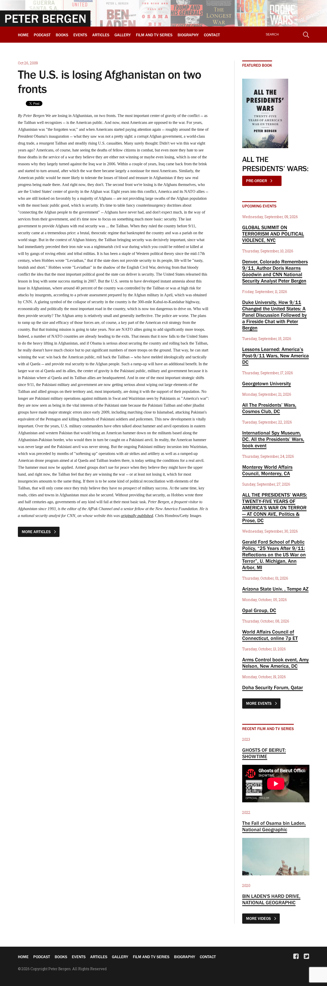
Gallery (122, 34)
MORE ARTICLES (37, 531)
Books (62, 34)
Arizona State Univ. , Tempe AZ (275, 589)
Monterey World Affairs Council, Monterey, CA (267, 470)
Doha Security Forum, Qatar (272, 687)
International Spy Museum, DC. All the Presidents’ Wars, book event (273, 439)
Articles (100, 34)
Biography (188, 34)
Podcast (42, 34)
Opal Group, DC (259, 610)
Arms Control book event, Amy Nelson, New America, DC (275, 663)
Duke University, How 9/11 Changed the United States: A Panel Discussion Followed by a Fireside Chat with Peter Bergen (274, 315)
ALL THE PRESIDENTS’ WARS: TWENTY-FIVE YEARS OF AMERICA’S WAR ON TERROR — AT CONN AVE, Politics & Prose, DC (274, 507)
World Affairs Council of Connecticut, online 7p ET (270, 635)
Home (23, 34)
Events (80, 34)
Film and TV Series (154, 34)
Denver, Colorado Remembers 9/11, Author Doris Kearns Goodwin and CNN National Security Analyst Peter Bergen (275, 271)
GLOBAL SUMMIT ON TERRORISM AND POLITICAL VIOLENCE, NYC (273, 234)
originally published (137, 515)
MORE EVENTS (259, 703)
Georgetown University (266, 383)
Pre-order (257, 180)
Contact (212, 34)
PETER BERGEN (45, 18)
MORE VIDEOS (259, 918)
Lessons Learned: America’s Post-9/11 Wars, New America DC (275, 355)
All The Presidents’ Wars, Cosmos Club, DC (269, 408)
